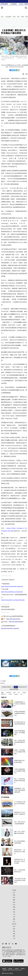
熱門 (18, 16)
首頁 (2, 16)
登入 (16, 687)
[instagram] (3, 944)
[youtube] (16, 944)
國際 (14, 899)
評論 (14, 911)
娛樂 (14, 933)
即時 (14, 16)
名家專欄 (8, 692)
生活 (14, 916)
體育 (14, 928)
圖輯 (14, 936)
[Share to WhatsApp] (17, 70)
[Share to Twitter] (12, 70)
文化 (14, 921)
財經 (14, 902)
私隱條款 (23, 968)
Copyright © (5, 970)
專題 (14, 909)
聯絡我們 (10, 968)
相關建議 (4, 968)
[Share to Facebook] (10, 70)
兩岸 (26, 16)
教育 (14, 931)
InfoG (14, 904)
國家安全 (3, 694)
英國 (14, 692)
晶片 (19, 692)
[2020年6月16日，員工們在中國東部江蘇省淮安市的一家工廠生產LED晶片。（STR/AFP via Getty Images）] (14, 45)
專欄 (14, 907)
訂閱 (25, 687)
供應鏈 (16, 694)
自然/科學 (14, 924)
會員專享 (8, 16)
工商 (14, 938)
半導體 (10, 694)
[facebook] (6, 944)
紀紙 (14, 926)
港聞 (22, 16)
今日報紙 (14, 890)
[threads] (9, 944)
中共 (21, 694)
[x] (12, 944)
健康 (14, 919)
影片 (14, 892)
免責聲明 (17, 968)
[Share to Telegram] (14, 70)
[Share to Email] (19, 70)
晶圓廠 (24, 692)
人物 (14, 914)
